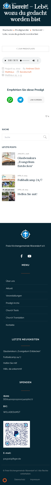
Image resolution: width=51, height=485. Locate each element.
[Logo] (6, 5)
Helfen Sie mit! (27, 194)
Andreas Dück (33, 68)
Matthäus (9, 72)
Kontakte (10, 325)
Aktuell (9, 288)
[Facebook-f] (21, 256)
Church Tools (12, 310)
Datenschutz (19, 479)
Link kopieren (36, 100)
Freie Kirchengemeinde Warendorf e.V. (19, 6)
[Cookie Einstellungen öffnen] (5, 481)
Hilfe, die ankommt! (12, 369)
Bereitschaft (25, 72)
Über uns (10, 281)
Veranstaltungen (14, 295)
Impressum (35, 479)
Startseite (8, 30)
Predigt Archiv (12, 303)
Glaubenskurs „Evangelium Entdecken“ (27, 162)
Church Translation (15, 317)
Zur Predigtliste (26, 49)
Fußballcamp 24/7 (30, 180)
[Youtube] (29, 256)
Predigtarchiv (22, 30)
